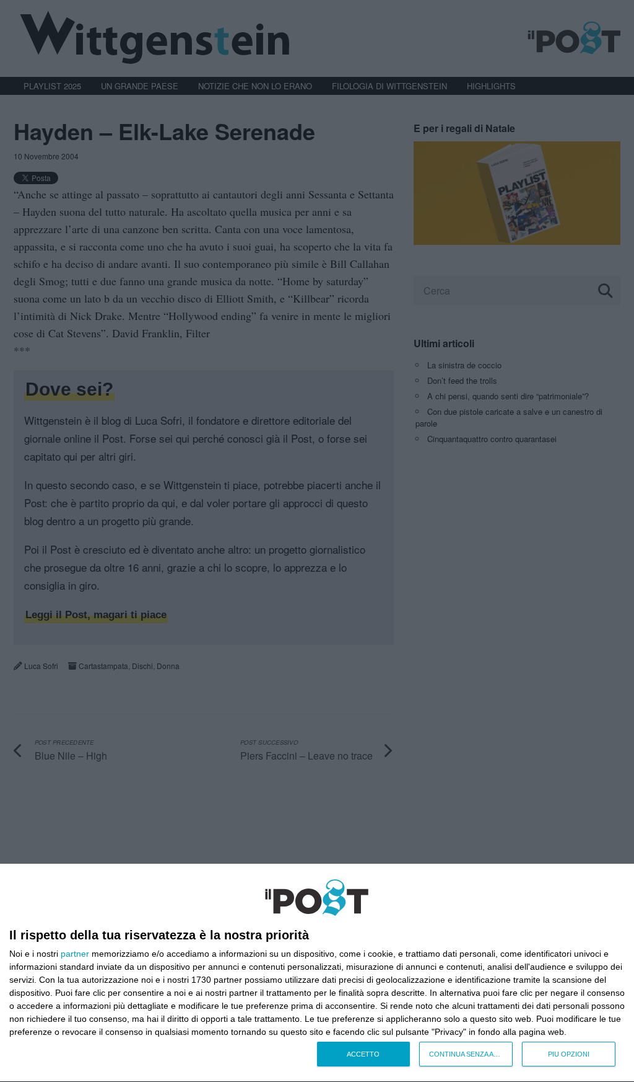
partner (75, 953)
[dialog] (317, 973)
